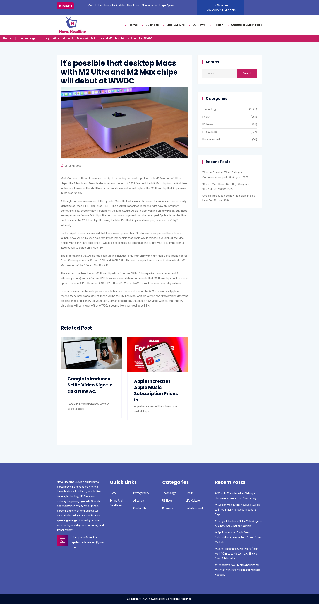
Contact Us (139, 508)
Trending (66, 5)
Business (152, 25)
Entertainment (194, 508)
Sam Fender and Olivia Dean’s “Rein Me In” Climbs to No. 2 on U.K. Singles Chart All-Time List (236, 553)
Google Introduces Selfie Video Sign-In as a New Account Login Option (130, 5)
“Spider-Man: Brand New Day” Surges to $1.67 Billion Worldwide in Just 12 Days (238, 509)
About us (138, 500)
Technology (27, 38)
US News (199, 25)
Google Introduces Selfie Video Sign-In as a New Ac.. (90, 385)
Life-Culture (176, 25)
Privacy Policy (141, 493)
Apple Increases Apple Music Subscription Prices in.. (156, 390)
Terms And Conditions (116, 503)
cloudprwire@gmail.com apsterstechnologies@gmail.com (88, 542)
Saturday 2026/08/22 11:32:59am (221, 8)
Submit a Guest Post (246, 25)
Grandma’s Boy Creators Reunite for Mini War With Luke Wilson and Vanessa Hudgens (237, 570)
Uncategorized (211, 139)
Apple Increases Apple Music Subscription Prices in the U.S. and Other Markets (238, 537)
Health (218, 25)
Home (133, 25)
